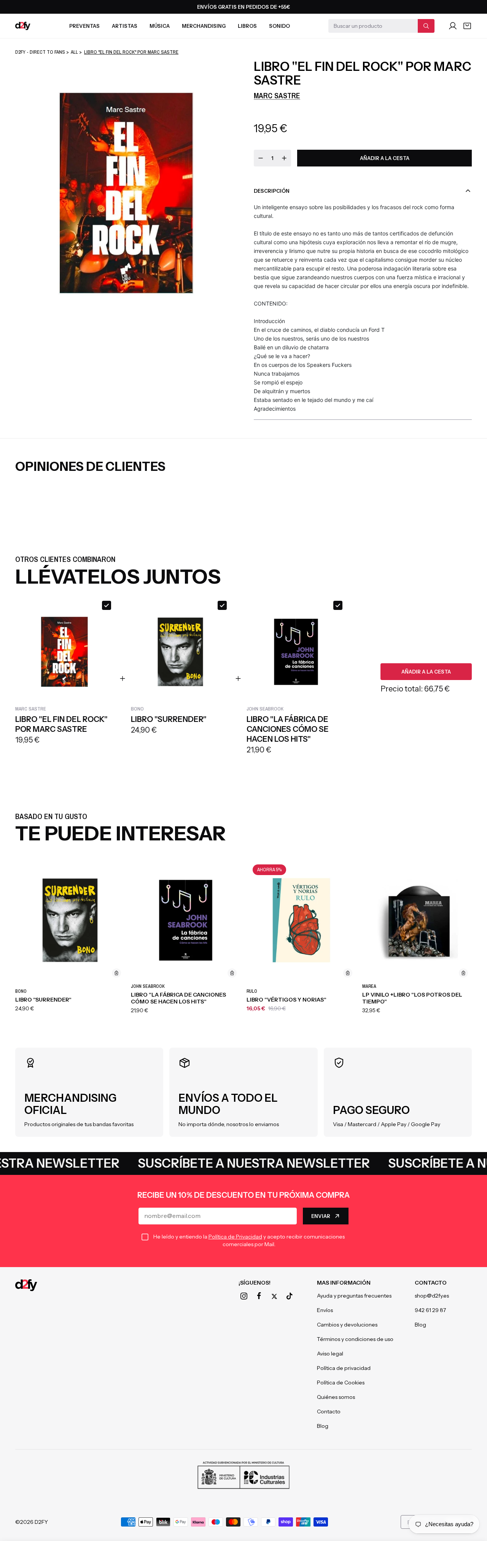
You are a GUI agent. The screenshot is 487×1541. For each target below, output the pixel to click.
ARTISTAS (124, 26)
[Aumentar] (284, 158)
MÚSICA (160, 26)
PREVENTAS (84, 26)
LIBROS (247, 26)
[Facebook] (259, 1296)
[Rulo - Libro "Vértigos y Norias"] (301, 920)
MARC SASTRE (277, 95)
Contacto (329, 1411)
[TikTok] (289, 1296)
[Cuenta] (452, 25)
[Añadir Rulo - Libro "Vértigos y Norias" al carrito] (347, 973)
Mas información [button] (344, 1282)
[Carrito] (467, 25)
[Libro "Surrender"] (70, 920)
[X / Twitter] (274, 1296)
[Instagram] (244, 1296)
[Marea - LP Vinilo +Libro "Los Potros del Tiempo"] (417, 920)
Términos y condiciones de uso (355, 1339)
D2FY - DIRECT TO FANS (40, 52)
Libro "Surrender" (43, 999)
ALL (74, 52)
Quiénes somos (336, 1397)
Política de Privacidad (235, 1236)
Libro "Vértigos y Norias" (286, 999)
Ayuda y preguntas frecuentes (354, 1295)
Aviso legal (330, 1353)
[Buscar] (426, 26)
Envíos (325, 1310)
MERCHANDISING (204, 26)
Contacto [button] (431, 1282)
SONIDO (279, 26)
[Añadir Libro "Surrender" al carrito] (116, 973)
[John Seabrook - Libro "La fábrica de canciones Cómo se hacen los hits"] (185, 920)
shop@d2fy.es (432, 1295)
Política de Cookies (340, 1382)
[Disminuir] (260, 158)
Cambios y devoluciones (347, 1324)
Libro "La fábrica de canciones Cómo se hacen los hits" (178, 998)
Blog (322, 1426)
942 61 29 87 (430, 1310)
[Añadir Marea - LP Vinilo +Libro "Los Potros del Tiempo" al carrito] (463, 973)
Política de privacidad (344, 1368)
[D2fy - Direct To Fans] (22, 26)
